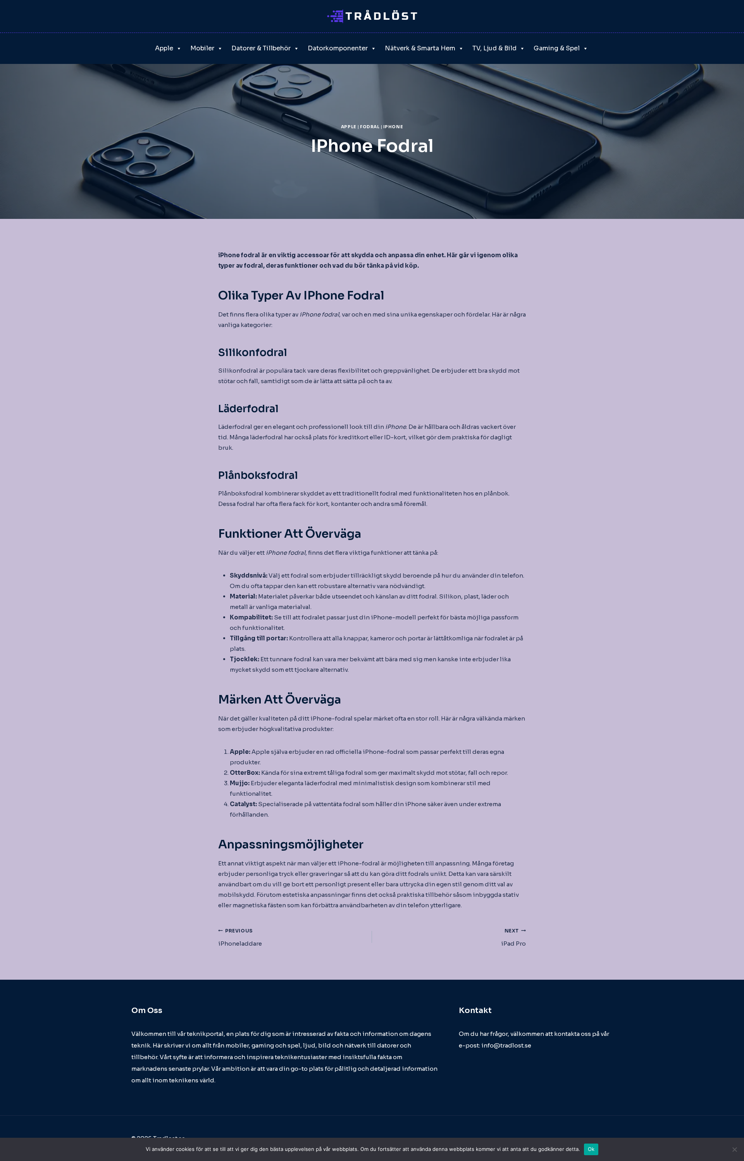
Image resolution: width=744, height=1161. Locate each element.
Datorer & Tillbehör (261, 48)
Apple (164, 48)
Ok (591, 1149)
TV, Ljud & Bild (494, 48)
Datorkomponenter (338, 48)
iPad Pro (513, 938)
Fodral (369, 126)
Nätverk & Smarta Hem (420, 48)
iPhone (393, 126)
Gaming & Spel (557, 48)
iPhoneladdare (240, 938)
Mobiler (202, 48)
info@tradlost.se (506, 1045)
